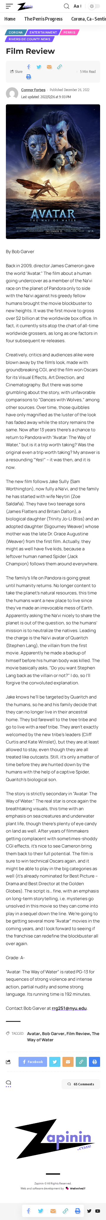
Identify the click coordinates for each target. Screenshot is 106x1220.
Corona (16, 32)
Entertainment (43, 32)
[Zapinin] (25, 6)
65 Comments (84, 1084)
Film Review (78, 1033)
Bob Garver (53, 1033)
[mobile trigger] (11, 6)
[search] (66, 6)
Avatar (33, 1033)
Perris (69, 32)
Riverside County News (30, 39)
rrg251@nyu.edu (69, 1008)
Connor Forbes (33, 89)
